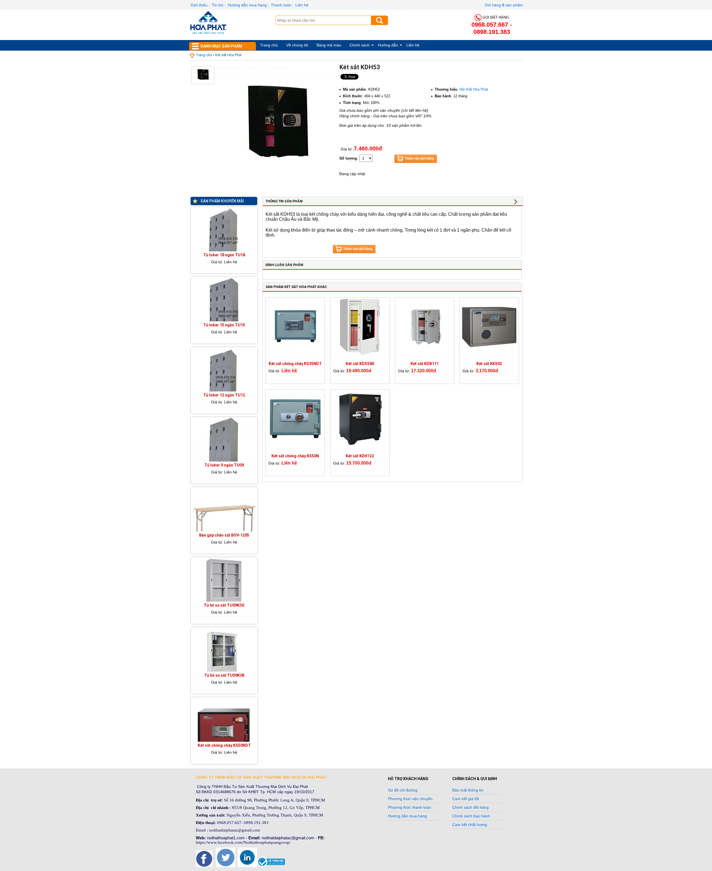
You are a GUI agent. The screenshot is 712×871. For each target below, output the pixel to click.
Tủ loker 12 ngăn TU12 (224, 395)
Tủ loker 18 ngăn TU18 (224, 255)
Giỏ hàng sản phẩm (504, 5)
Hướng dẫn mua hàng (247, 5)
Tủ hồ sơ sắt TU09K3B (224, 675)
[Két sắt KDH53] (276, 185)
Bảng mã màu (329, 45)
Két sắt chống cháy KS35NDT (295, 363)
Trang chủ (269, 45)
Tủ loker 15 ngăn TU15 (224, 325)
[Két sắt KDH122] (359, 447)
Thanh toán (281, 5)
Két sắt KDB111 (425, 363)
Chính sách (360, 45)
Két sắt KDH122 (360, 456)
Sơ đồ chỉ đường (402, 790)
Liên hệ (301, 5)
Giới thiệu (199, 5)
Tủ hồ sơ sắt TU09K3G (224, 605)
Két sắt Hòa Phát (228, 55)
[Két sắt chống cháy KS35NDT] (295, 355)
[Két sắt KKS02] (489, 355)
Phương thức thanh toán (409, 807)
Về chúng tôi (297, 45)
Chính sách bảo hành (471, 816)
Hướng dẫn (388, 45)
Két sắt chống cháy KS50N (295, 456)
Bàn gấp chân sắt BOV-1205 (224, 535)
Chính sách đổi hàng (470, 807)
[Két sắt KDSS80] (359, 355)
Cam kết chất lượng (469, 824)
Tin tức (218, 5)
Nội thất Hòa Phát (473, 89)
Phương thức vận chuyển (410, 798)
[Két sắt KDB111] (424, 355)
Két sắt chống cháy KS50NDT (224, 745)
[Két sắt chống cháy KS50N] (295, 447)
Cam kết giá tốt (465, 798)
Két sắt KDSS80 (360, 363)
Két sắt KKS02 (489, 363)
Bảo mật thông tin (467, 790)
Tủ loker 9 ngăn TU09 (224, 465)
